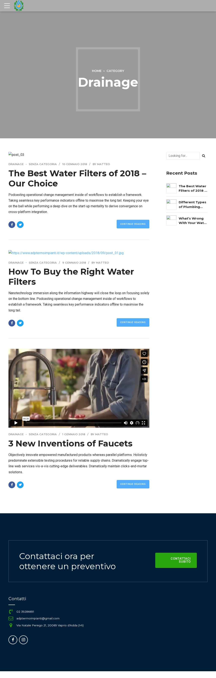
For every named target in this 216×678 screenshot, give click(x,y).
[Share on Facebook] (11, 224)
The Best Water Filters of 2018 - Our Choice (192, 188)
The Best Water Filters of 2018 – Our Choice (77, 178)
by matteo (101, 164)
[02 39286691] (10, 611)
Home (96, 71)
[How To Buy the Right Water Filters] (78, 253)
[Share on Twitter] (20, 224)
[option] (78, 155)
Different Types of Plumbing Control (192, 204)
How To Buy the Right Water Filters (71, 276)
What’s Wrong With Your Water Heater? (193, 220)
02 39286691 (25, 611)
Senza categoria (43, 164)
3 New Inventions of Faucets (70, 443)
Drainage (16, 164)
